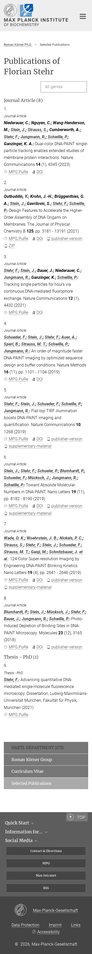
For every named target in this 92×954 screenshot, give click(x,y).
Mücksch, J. (39, 477)
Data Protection (25, 925)
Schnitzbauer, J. (63, 551)
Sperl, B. (11, 344)
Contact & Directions (46, 851)
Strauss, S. (37, 129)
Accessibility (48, 931)
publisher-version (66, 238)
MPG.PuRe (18, 171)
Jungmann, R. (33, 136)
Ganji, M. (39, 551)
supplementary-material (30, 446)
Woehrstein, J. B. (42, 538)
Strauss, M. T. (33, 344)
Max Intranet (46, 875)
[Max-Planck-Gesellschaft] (23, 910)
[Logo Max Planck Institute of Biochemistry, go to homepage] (36, 15)
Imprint (55, 925)
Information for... (24, 831)
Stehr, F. (11, 136)
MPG (46, 863)
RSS (46, 888)
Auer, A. (68, 337)
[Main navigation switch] (83, 16)
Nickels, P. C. (71, 538)
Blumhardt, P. (72, 470)
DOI (40, 171)
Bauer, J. (12, 618)
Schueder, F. (15, 337)
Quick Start (17, 822)
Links (75, 925)
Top (81, 817)
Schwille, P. (58, 136)
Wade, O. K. (14, 538)
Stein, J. (18, 129)
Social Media (19, 840)
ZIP (12, 245)
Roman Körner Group (32, 759)
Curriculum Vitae (27, 771)
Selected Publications (32, 783)
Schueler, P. (47, 470)
